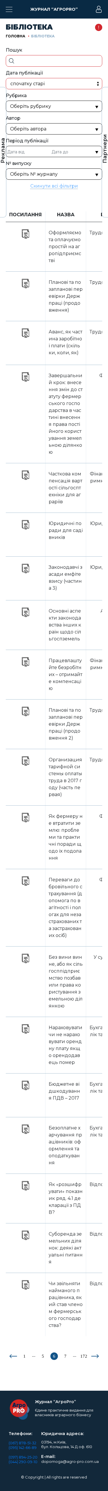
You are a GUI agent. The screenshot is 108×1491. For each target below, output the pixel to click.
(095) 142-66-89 (23, 1447)
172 (83, 1356)
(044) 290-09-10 (23, 1461)
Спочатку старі (27, 83)
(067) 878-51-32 (22, 1443)
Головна (15, 36)
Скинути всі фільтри (54, 186)
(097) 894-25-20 (23, 1457)
